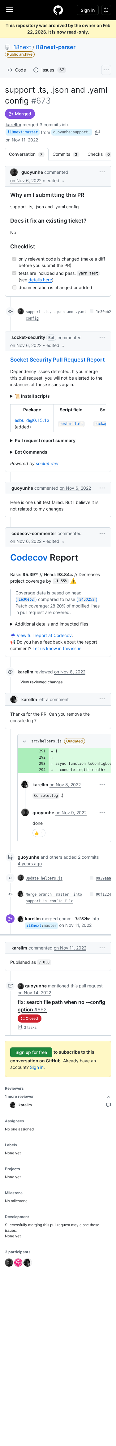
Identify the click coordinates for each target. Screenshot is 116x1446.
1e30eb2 (103, 312)
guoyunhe (32, 172)
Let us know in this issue (56, 648)
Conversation (29, 154)
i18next (21, 47)
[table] (58, 418)
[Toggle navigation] (9, 9)
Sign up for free (31, 1052)
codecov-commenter (33, 533)
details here (40, 279)
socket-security (28, 337)
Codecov (29, 557)
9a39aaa (103, 878)
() (26, 599)
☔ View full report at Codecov (41, 635)
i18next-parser (55, 47)
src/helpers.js (46, 741)
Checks (102, 154)
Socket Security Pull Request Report (57, 359)
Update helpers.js (44, 878)
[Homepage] (58, 10)
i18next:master (22, 132)
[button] (56, 180)
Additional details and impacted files (51, 623)
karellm (13, 124)
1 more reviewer (19, 1096)
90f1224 (103, 894)
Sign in (37, 1067)
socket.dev (47, 463)
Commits (68, 154)
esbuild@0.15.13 (32, 420)
